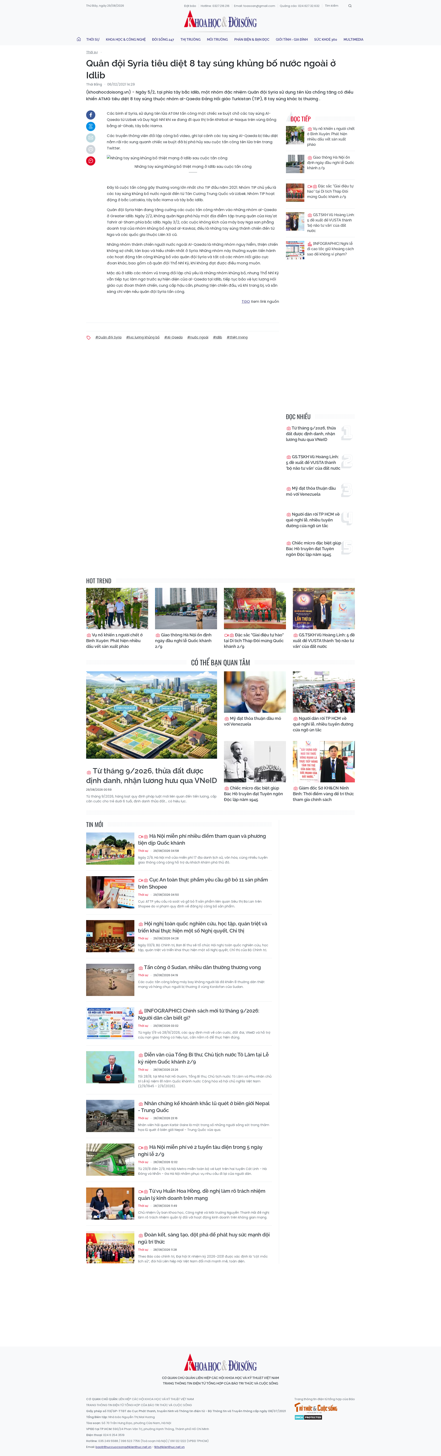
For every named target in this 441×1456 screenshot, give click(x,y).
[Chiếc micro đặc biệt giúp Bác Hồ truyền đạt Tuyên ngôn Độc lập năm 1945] (255, 761)
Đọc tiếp (301, 118)
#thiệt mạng (237, 337)
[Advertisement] (220, 1301)
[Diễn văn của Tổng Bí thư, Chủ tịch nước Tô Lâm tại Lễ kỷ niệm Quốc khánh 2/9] (110, 1067)
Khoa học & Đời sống (220, 19)
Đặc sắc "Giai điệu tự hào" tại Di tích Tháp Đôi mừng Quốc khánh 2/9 (330, 191)
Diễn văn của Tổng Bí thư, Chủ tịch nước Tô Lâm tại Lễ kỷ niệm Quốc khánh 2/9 (203, 1058)
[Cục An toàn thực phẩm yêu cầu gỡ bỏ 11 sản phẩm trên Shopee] (110, 892)
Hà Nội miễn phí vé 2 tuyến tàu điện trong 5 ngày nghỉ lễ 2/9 (200, 1150)
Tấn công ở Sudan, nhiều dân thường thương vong (202, 967)
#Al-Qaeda (173, 337)
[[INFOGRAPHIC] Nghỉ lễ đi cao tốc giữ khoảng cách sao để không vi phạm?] (295, 250)
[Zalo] (90, 126)
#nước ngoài (197, 337)
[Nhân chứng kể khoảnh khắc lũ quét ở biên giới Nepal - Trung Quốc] (110, 1116)
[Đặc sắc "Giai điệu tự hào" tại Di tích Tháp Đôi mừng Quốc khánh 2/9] (295, 192)
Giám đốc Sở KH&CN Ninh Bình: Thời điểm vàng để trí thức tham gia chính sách (323, 794)
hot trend (98, 580)
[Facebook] (90, 115)
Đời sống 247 (163, 39)
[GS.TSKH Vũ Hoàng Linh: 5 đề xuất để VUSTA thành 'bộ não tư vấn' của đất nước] (295, 221)
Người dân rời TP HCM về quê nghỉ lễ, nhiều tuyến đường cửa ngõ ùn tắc (313, 520)
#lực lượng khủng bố (143, 337)
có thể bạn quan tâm (220, 662)
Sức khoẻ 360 (325, 39)
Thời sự (92, 39)
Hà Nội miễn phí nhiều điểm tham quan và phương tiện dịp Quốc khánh (202, 839)
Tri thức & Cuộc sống (315, 1408)
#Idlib (217, 337)
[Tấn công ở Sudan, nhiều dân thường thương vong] (110, 980)
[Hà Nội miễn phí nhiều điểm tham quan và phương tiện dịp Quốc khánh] (110, 848)
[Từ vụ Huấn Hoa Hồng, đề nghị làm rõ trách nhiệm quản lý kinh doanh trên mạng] (110, 1203)
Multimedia (353, 39)
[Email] (90, 138)
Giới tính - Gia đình (292, 39)
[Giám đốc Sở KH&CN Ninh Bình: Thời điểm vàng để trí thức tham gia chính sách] (324, 761)
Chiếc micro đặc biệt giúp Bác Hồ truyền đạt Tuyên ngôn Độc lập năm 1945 (313, 549)
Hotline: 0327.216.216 (215, 6)
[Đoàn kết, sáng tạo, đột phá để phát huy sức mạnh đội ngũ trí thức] (110, 1247)
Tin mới (94, 824)
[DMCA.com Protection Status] (308, 1417)
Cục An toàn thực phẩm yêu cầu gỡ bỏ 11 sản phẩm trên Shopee (203, 883)
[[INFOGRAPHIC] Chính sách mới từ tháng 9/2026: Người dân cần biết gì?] (110, 1023)
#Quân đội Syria (108, 337)
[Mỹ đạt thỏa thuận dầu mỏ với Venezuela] (255, 692)
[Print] (90, 149)
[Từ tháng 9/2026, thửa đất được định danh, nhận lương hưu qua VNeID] (151, 715)
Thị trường (191, 39)
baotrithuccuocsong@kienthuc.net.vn (123, 1447)
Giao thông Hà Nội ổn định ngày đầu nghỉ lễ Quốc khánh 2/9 (330, 162)
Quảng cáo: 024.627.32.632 (299, 6)
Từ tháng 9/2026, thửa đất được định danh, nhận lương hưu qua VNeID (311, 434)
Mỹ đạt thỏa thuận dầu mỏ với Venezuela (311, 491)
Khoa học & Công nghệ (126, 39)
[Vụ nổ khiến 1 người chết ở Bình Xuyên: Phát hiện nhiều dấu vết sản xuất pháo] (295, 135)
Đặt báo (190, 6)
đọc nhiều (298, 416)
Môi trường (217, 39)
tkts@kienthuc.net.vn (169, 1447)
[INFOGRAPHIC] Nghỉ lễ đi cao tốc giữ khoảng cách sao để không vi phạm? (330, 248)
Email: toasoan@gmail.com (254, 6)
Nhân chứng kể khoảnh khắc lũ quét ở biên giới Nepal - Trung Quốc (203, 1106)
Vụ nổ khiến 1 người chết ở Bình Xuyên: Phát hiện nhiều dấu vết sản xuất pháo (331, 136)
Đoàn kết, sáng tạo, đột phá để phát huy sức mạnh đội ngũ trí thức (204, 1238)
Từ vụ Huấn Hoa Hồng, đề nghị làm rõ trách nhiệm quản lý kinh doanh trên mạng (201, 1194)
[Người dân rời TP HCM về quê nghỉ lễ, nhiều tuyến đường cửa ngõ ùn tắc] (324, 692)
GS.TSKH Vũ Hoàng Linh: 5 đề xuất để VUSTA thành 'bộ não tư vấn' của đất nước (330, 223)
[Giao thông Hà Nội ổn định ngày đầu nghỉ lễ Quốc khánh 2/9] (295, 164)
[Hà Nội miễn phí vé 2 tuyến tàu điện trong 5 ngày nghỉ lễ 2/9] (110, 1160)
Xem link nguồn (265, 301)
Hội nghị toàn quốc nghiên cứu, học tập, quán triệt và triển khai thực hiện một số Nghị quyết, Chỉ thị (202, 927)
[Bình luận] (90, 161)
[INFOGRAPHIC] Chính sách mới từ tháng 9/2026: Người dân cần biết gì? (198, 1014)
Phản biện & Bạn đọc (251, 39)
